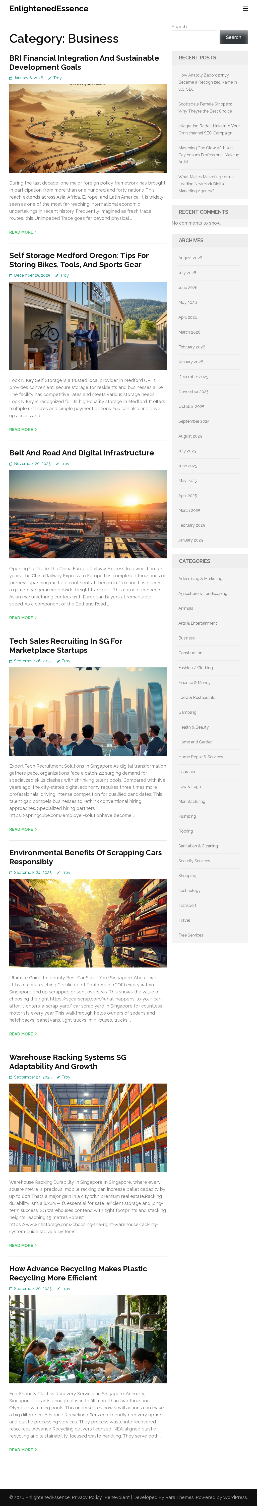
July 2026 (187, 272)
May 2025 (187, 480)
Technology (189, 890)
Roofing (185, 831)
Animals (185, 608)
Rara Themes (179, 1497)
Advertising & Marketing (200, 578)
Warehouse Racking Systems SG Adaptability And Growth (67, 1062)
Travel (184, 920)
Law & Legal (190, 786)
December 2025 (193, 376)
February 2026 (191, 347)
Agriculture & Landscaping (202, 593)
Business (186, 638)
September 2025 (194, 421)
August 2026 (190, 258)
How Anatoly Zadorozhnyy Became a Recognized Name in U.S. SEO (207, 82)
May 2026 (187, 302)
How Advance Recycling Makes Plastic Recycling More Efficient (78, 1273)
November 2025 (193, 391)
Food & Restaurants (196, 697)
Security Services (194, 860)
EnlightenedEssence (49, 8)
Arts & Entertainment (197, 623)
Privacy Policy (87, 1497)
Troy (57, 78)
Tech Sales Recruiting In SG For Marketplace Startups (65, 646)
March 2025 (189, 510)
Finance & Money (194, 682)
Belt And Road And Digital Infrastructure (81, 452)
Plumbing (187, 816)
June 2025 (187, 465)
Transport (187, 905)
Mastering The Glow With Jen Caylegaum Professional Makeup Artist (208, 155)
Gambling (187, 712)
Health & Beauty (193, 727)
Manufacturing (191, 801)
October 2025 (191, 406)
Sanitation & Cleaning (198, 846)
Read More (21, 232)
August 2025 (190, 436)
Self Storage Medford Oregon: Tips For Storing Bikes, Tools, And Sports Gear (79, 260)
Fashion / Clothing (195, 667)
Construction (190, 653)
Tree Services (190, 935)
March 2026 (189, 332)
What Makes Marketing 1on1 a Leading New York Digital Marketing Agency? (206, 183)
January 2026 (190, 362)
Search (179, 26)
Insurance (187, 771)
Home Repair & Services (200, 757)
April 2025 (187, 495)
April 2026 (187, 317)
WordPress (235, 1497)
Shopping (187, 875)
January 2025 (190, 540)
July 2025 (187, 451)
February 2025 (191, 525)
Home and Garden (195, 742)
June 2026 (188, 287)
